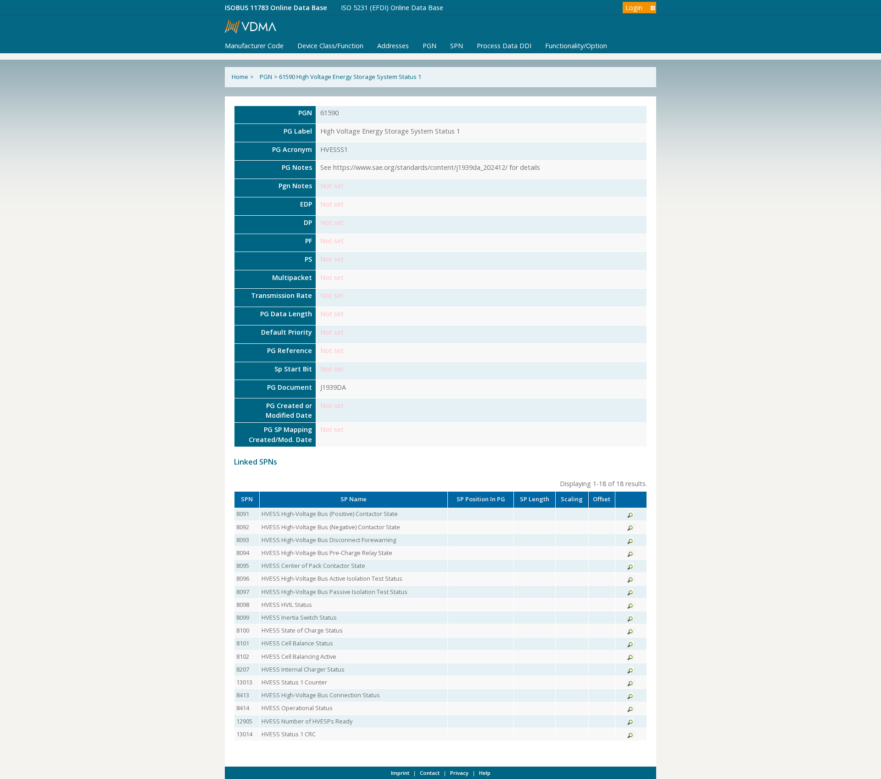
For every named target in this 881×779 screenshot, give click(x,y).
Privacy (459, 772)
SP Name (353, 499)
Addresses (393, 45)
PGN (429, 45)
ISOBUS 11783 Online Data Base (276, 7)
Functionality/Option (576, 45)
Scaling (572, 499)
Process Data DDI (504, 45)
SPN (456, 45)
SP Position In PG (481, 499)
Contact (430, 772)
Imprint (400, 772)
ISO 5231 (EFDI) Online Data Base (392, 7)
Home (240, 77)
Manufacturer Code (254, 45)
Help (485, 772)
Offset (601, 499)
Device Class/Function (330, 45)
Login (633, 7)
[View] (631, 515)
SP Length (534, 499)
